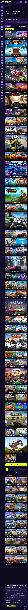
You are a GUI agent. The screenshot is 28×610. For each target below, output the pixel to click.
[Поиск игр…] (21, 2)
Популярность (21, 26)
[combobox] (18, 2)
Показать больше (23, 16)
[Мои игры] (26, 2)
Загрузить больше (16, 465)
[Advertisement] (16, 8)
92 (16, 472)
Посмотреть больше (23, 475)
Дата (14, 26)
